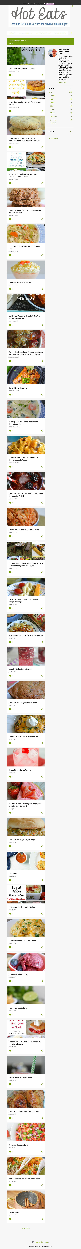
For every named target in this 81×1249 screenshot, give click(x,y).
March (52, 113)
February (53, 116)
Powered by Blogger (41, 1242)
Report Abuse (53, 138)
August (52, 96)
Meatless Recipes (60, 33)
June (51, 102)
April (52, 109)
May (51, 106)
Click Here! (50, 4)
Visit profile (62, 82)
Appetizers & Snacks (43, 33)
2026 (50, 92)
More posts (26, 1228)
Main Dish (11, 33)
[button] (42, 75)
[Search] (73, 6)
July (51, 99)
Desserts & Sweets (25, 33)
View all (11, 43)
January (53, 120)
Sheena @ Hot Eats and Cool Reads (63, 51)
